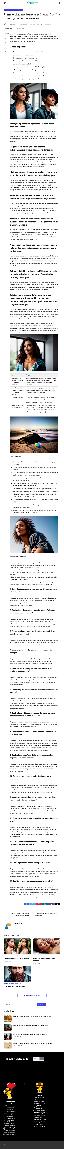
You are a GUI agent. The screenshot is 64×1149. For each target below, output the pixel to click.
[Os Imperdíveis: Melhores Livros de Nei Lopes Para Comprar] (8, 1018)
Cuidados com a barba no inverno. (15, 986)
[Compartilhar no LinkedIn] (23, 28)
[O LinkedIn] (5, 47)
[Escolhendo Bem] (33, 3)
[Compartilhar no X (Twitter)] (17, 28)
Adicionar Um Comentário (32, 995)
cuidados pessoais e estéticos (13, 10)
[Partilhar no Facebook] (15, 28)
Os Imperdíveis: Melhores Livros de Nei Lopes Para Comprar (32, 1016)
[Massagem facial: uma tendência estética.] (46, 946)
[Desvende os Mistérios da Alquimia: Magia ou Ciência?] (8, 1027)
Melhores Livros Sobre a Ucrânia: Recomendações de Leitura (32, 1043)
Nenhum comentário (35, 24)
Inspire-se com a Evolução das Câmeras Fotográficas (30, 1034)
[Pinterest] (5, 51)
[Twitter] (5, 42)
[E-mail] (5, 55)
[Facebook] (5, 38)
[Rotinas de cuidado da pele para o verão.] (17, 946)
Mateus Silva (12, 24)
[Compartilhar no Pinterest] (20, 28)
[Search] (42, 1058)
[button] (24, 1083)
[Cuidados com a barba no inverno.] (17, 974)
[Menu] (5, 3)
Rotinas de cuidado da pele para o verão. (17, 959)
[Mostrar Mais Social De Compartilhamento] (26, 28)
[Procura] (59, 3)
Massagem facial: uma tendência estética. (44, 959)
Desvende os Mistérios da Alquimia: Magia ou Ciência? (30, 1025)
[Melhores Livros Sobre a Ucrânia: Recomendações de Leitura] (8, 1045)
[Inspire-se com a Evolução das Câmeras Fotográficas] (8, 1036)
